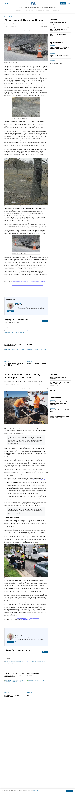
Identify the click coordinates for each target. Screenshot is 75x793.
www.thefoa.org (26, 619)
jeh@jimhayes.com (21, 618)
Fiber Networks (19, 10)
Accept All (69, 790)
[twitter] (26, 30)
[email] (30, 30)
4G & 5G (25, 10)
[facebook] (22, 30)
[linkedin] (24, 30)
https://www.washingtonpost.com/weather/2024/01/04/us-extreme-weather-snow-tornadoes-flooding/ (29, 281)
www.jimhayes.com (34, 618)
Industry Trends (33, 10)
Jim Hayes (6, 26)
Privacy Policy (35, 790)
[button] (5, 3)
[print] (47, 30)
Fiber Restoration (8, 16)
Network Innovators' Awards (45, 10)
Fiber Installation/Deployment (10, 371)
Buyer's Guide (56, 10)
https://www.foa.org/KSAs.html (37, 479)
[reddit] (28, 30)
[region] (37, 791)
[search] (7, 3)
